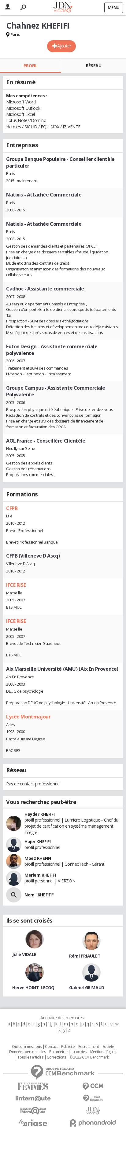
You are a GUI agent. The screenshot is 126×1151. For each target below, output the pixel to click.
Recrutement (88, 1047)
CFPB (11, 508)
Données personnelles (27, 1052)
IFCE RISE (16, 585)
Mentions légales (103, 1052)
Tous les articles (30, 1057)
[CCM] (93, 1086)
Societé (108, 1047)
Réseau (93, 65)
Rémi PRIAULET (85, 956)
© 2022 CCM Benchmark (89, 1057)
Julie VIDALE (24, 954)
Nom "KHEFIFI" (39, 895)
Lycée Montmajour (28, 716)
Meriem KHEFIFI (40, 875)
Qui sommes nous (27, 1047)
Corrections (56, 1057)
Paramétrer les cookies (68, 1052)
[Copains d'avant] (33, 1110)
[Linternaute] (33, 1098)
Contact (51, 1047)
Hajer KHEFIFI (37, 841)
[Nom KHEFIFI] (13, 894)
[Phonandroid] (93, 1123)
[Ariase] (33, 1122)
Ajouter (64, 46)
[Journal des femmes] (33, 1086)
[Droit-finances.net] (93, 1098)
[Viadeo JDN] (93, 1110)
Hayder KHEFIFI (39, 814)
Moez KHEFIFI (37, 858)
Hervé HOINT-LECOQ (33, 987)
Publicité (68, 1047)
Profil (30, 65)
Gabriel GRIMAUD (86, 987)
